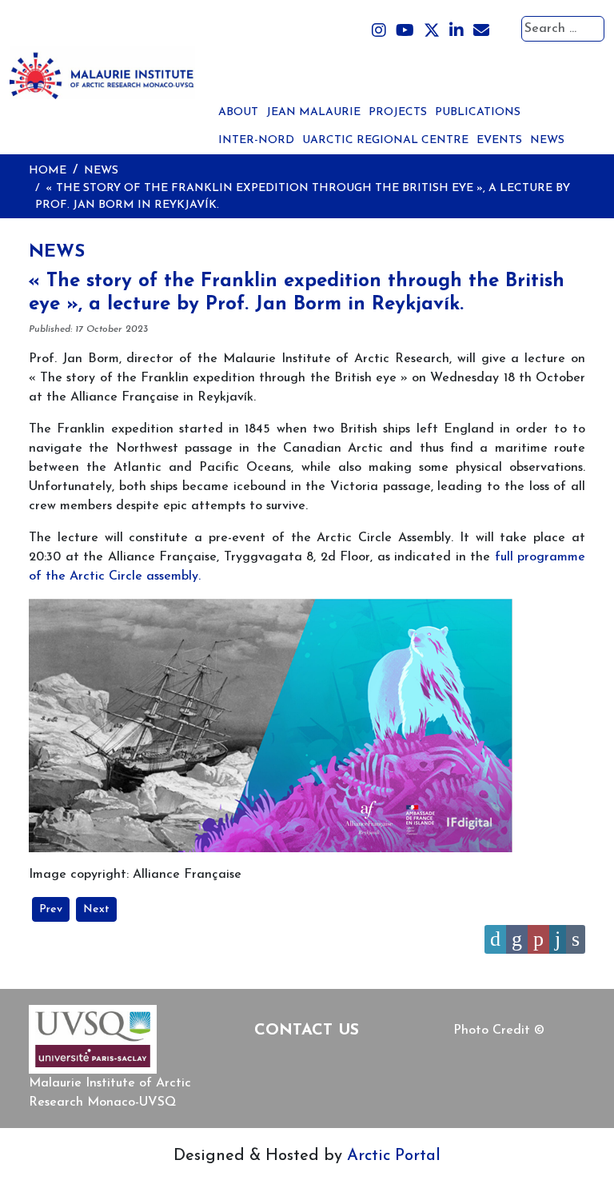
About (238, 112)
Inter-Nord (256, 140)
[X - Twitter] (432, 31)
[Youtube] (405, 31)
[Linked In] (456, 31)
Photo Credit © (498, 1030)
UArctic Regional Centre (385, 140)
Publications (477, 112)
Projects (398, 112)
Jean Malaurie (313, 112)
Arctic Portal (394, 1156)
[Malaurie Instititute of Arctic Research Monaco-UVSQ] (102, 72)
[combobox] (562, 29)
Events (499, 140)
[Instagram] (379, 31)
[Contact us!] (481, 31)
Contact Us (306, 1030)
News (547, 140)
